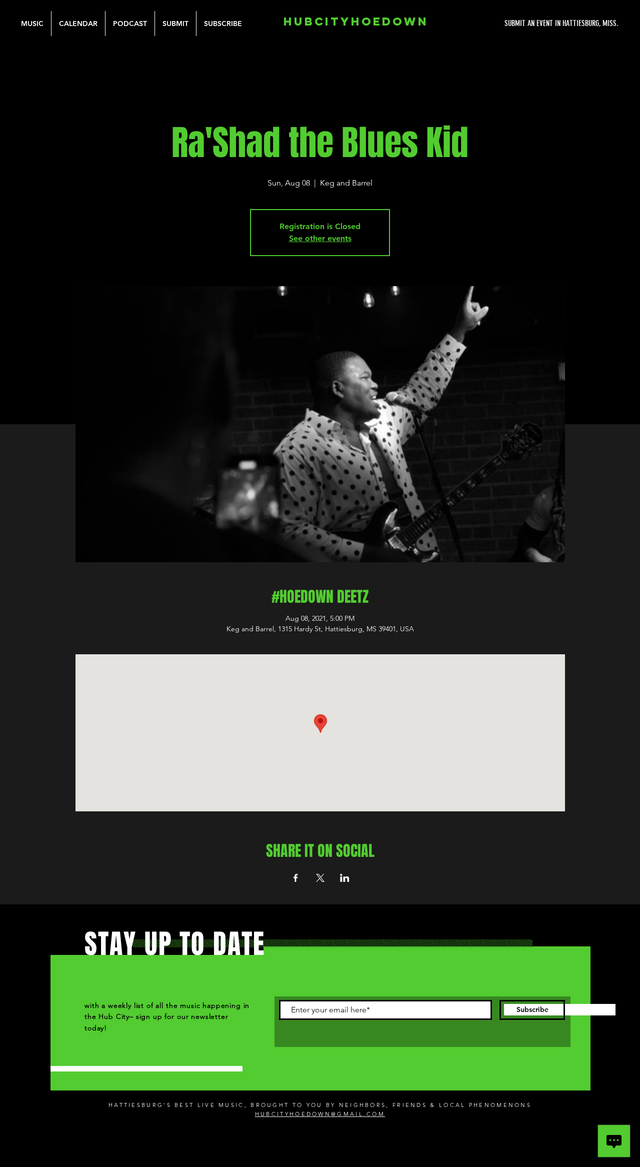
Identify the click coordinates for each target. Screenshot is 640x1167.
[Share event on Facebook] (295, 878)
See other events (320, 238)
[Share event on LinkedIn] (345, 878)
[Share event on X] (320, 878)
